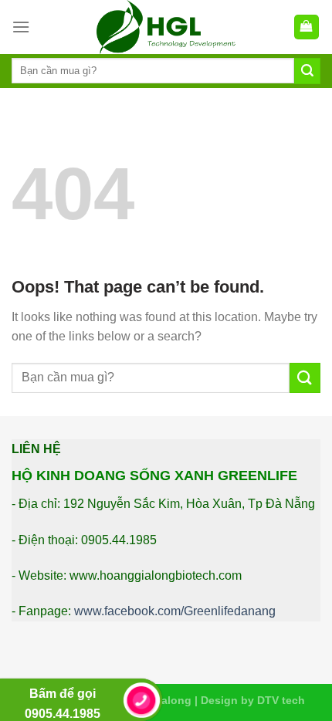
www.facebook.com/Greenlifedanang (175, 611)
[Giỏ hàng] (307, 27)
